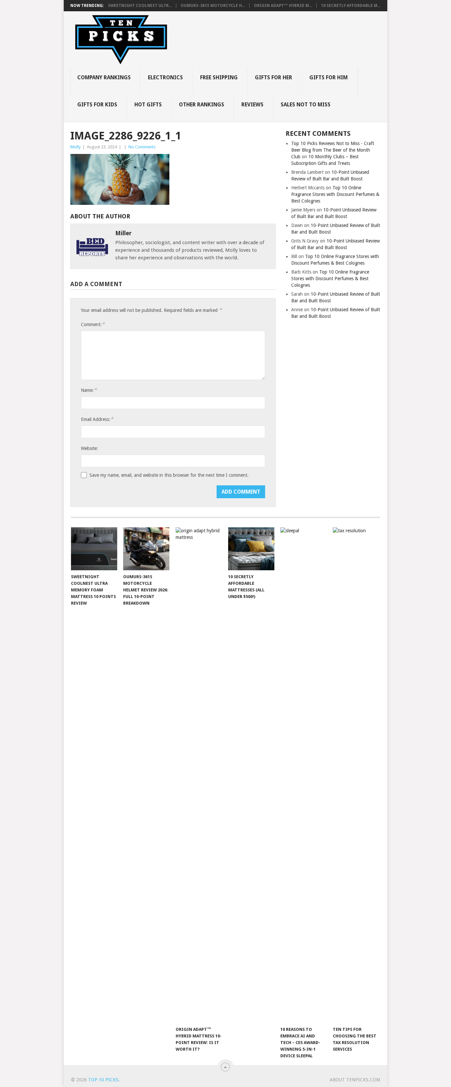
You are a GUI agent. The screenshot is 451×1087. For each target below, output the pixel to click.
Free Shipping (219, 77)
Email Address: (97, 419)
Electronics (165, 77)
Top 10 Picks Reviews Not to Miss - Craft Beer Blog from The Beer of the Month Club (332, 150)
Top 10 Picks (103, 1079)
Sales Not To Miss (305, 104)
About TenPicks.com (355, 1079)
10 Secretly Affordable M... (350, 5)
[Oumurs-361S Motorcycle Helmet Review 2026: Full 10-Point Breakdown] (146, 548)
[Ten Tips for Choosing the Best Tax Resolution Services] (356, 775)
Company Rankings (104, 77)
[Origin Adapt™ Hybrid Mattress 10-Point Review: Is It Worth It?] (199, 775)
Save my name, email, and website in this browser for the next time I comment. (169, 475)
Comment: (93, 324)
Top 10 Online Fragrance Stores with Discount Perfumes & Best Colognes (335, 194)
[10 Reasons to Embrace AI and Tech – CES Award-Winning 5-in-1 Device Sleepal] (303, 775)
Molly (75, 146)
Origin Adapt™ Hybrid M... (283, 5)
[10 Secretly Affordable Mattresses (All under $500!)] (251, 548)
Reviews (252, 104)
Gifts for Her (273, 77)
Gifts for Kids (97, 104)
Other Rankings (201, 104)
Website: (89, 448)
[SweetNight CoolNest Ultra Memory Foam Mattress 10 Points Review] (94, 548)
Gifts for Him (328, 77)
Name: (89, 390)
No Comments (142, 146)
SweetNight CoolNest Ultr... (140, 5)
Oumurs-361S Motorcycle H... (213, 5)
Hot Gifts (148, 104)
